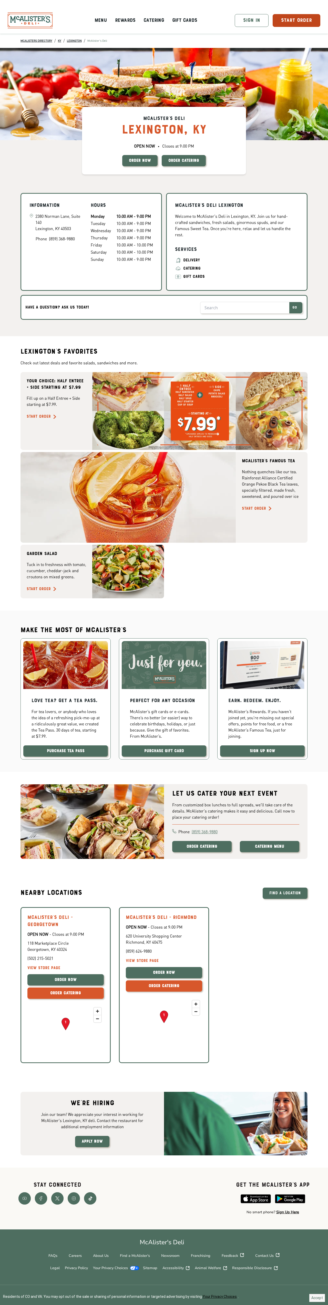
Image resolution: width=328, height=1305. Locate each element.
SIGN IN (251, 20)
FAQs (52, 1255)
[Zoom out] (97, 1018)
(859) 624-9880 (139, 951)
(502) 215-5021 (40, 958)
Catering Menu (269, 847)
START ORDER (296, 20)
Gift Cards (184, 20)
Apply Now (92, 1141)
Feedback (230, 1255)
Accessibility (173, 1268)
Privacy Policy (76, 1268)
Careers (75, 1255)
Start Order (39, 417)
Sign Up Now (262, 751)
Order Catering (202, 847)
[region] (65, 1030)
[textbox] (273, 1212)
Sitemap (150, 1268)
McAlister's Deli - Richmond (161, 917)
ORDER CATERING (183, 161)
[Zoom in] (97, 1011)
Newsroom (170, 1255)
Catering (154, 20)
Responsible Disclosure (252, 1268)
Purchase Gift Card (164, 751)
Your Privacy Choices (110, 1268)
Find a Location (285, 893)
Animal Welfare (208, 1268)
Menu (101, 20)
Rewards (125, 20)
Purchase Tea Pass (66, 751)
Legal (55, 1268)
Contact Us (264, 1255)
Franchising (200, 1255)
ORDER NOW (140, 161)
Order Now (66, 980)
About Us (101, 1255)
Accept (317, 1298)
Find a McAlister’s (135, 1255)
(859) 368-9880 (205, 831)
